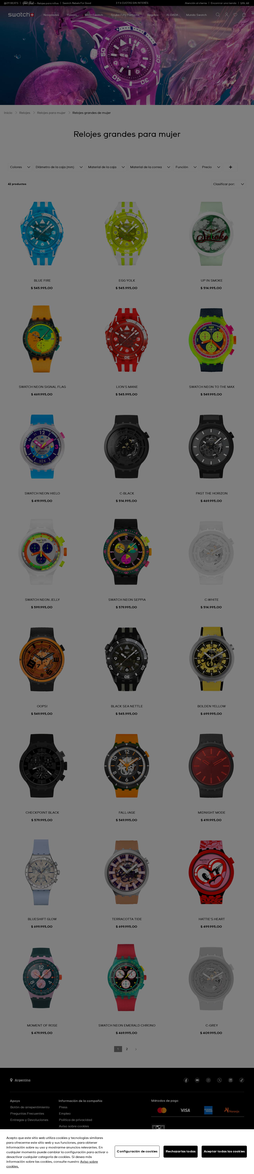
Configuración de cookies (137, 1151)
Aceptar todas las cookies (224, 1151)
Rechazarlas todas (180, 1151)
